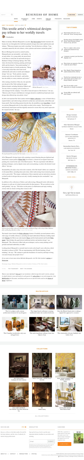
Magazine (66, 18)
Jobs (33, 18)
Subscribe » (64, 444)
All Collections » (42, 416)
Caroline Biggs (10, 37)
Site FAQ (34, 453)
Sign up (18, 274)
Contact (13, 453)
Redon (65, 381)
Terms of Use (33, 445)
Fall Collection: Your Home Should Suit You (18, 410)
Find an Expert (48, 19)
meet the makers (8, 25)
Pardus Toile (22, 159)
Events (39, 18)
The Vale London (36, 42)
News (16, 18)
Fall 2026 (42, 380)
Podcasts (58, 18)
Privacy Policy (32, 446)
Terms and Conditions (70, 453)
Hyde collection (24, 233)
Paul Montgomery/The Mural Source (65, 379)
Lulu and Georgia (18, 407)
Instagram (5, 260)
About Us (3, 453)
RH (42, 407)
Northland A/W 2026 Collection (18, 380)
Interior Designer (72, 156)
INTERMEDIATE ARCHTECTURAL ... (71, 167)
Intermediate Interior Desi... (71, 146)
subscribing (36, 276)
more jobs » (71, 177)
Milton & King (19, 378)
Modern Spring (42, 409)
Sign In (80, 14)
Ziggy (28, 238)
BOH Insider (5, 278)
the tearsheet (13, 268)
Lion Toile (47, 103)
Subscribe (71, 14)
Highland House (65, 407)
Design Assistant (72, 115)
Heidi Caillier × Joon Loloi (42, 378)
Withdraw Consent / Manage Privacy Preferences (71, 456)
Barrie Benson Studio (65, 409)
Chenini (7, 238)
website (48, 258)
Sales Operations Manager (72, 125)
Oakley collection (35, 98)
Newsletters (23, 453)
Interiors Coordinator (71, 134)
